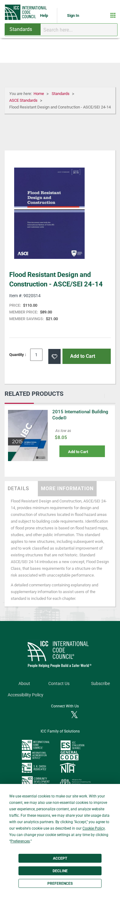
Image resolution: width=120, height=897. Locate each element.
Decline (60, 871)
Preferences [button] (20, 841)
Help (44, 15)
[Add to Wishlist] (54, 356)
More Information (67, 488)
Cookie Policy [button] (93, 828)
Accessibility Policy (25, 695)
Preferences (60, 883)
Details (18, 488)
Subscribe (100, 683)
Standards (61, 93)
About (24, 683)
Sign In (73, 15)
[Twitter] (74, 715)
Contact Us (59, 683)
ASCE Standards (23, 100)
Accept (60, 858)
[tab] (21, 488)
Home (39, 93)
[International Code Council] (26, 12)
